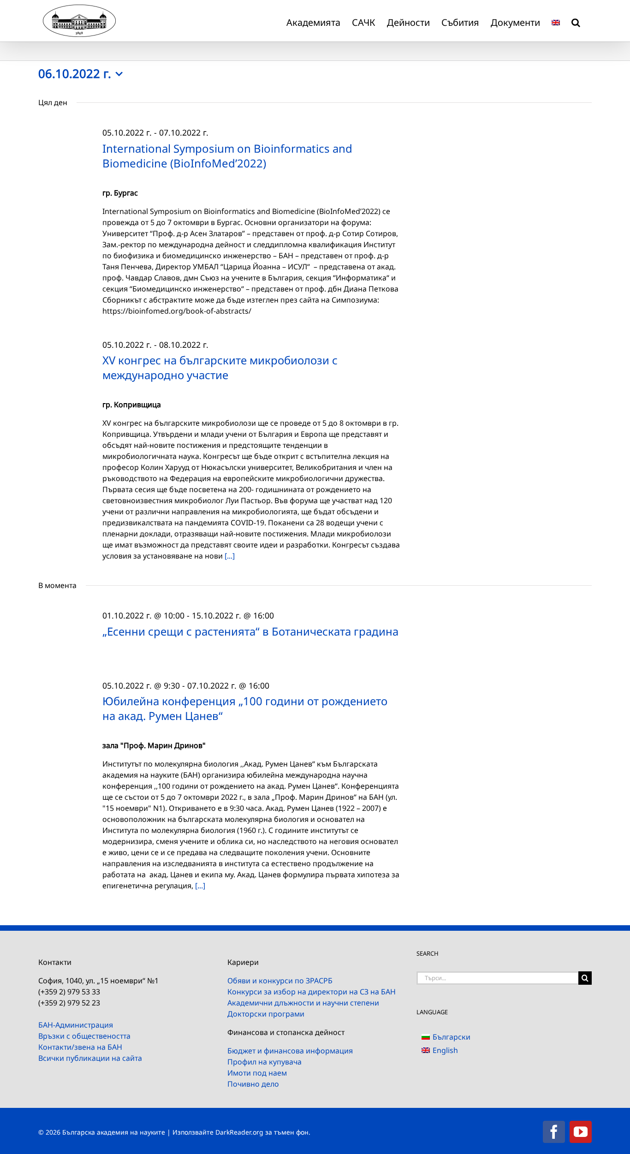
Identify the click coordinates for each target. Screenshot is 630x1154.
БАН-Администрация (75, 1025)
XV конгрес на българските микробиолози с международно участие (220, 367)
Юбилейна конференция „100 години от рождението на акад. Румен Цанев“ (244, 708)
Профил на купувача (264, 1062)
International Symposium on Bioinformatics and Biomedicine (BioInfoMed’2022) (227, 156)
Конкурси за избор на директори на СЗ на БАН (311, 992)
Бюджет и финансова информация (290, 1051)
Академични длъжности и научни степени (303, 1003)
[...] (230, 556)
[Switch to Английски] (556, 21)
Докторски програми (265, 1014)
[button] (575, 21)
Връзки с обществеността (84, 1036)
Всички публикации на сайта (90, 1058)
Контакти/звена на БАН (80, 1047)
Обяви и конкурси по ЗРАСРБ (280, 981)
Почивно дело (253, 1084)
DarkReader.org (239, 1132)
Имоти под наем (257, 1073)
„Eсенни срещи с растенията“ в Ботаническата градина (250, 631)
